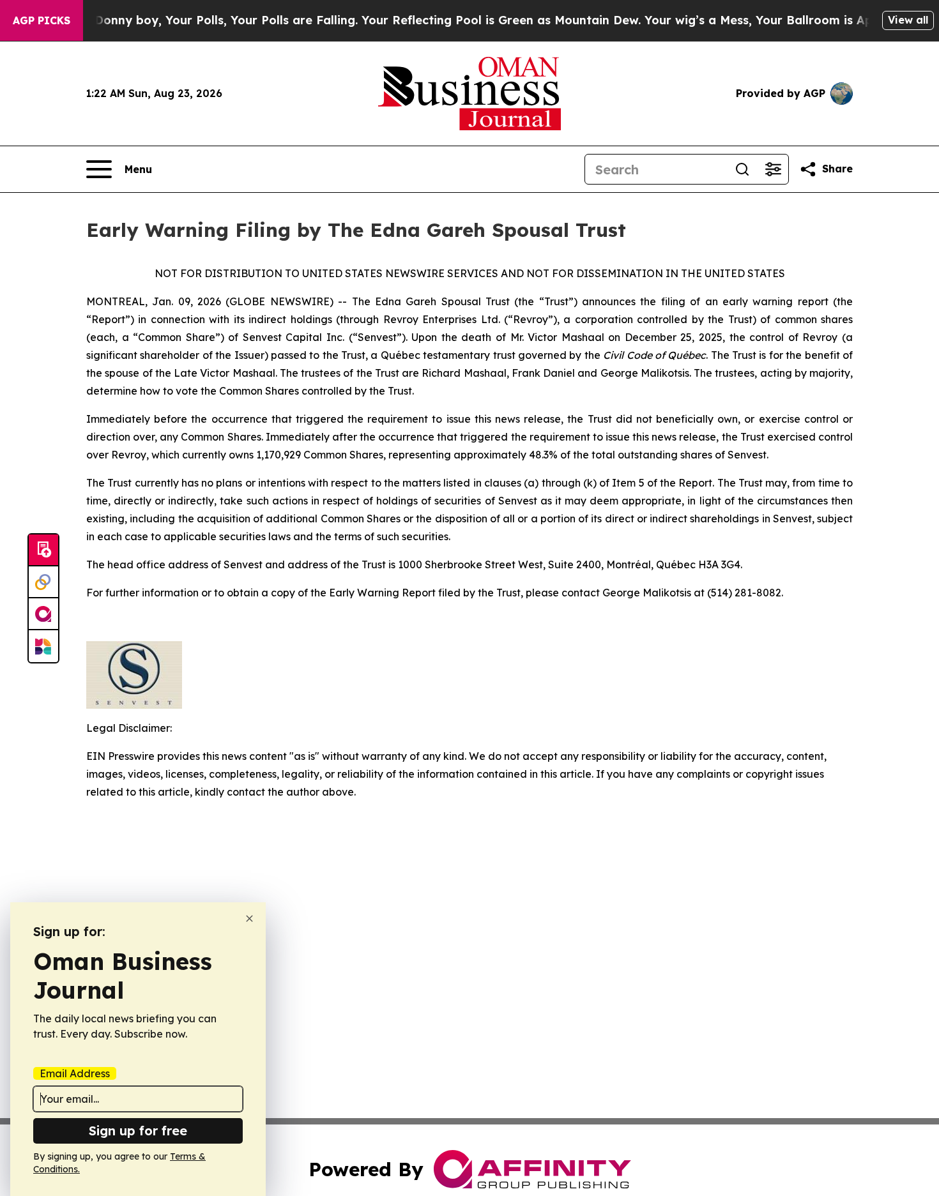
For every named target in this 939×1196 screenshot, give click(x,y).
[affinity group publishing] (43, 614)
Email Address (75, 1073)
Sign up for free (138, 1131)
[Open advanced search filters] (773, 169)
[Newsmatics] (43, 646)
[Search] (742, 169)
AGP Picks (41, 20)
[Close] (249, 918)
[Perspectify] (43, 582)
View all (908, 19)
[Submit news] (43, 550)
